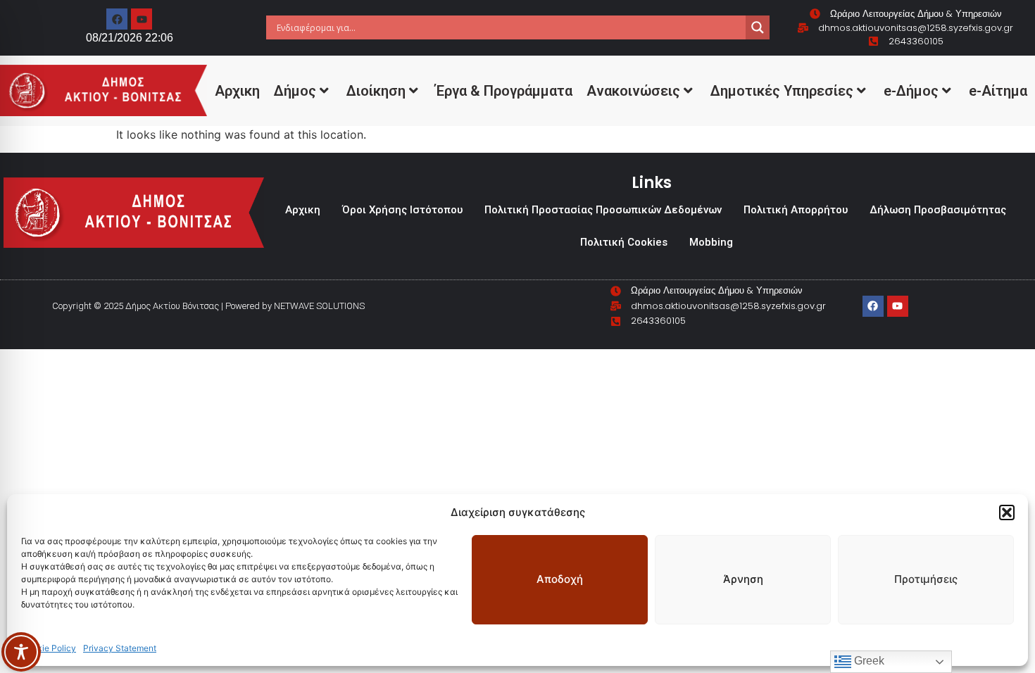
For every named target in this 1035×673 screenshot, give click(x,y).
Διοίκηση (376, 90)
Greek (867, 661)
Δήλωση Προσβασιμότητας (938, 209)
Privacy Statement (119, 648)
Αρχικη (237, 90)
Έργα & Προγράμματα (504, 90)
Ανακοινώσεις (633, 90)
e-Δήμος (911, 90)
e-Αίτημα (998, 90)
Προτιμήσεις (926, 579)
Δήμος (295, 90)
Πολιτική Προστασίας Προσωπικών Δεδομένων (603, 209)
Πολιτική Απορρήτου (796, 209)
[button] (1007, 512)
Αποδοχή (560, 579)
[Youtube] (141, 19)
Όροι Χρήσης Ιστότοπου (402, 209)
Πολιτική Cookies (623, 242)
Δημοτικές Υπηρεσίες (781, 90)
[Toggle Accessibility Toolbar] (21, 652)
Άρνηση (743, 579)
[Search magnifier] (758, 27)
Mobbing (711, 242)
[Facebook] (116, 19)
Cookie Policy (48, 648)
